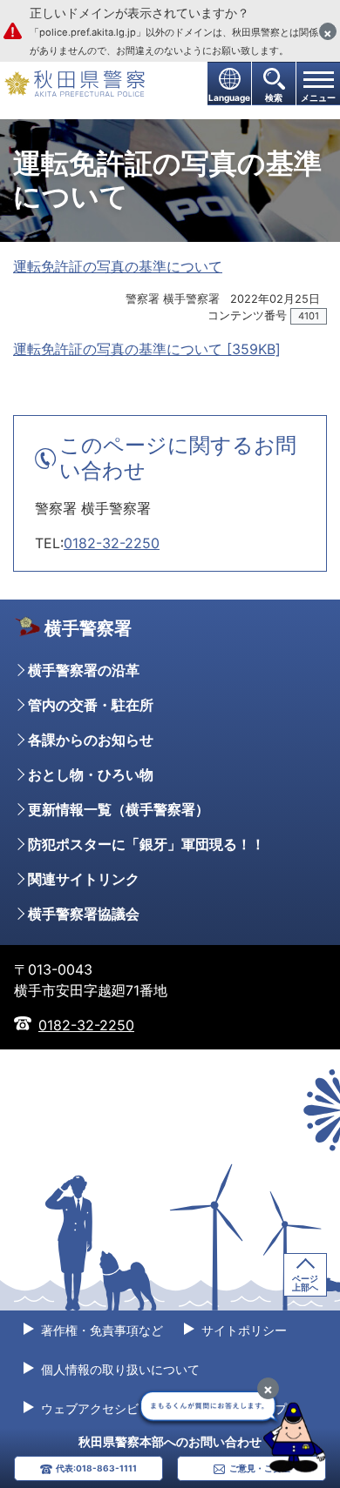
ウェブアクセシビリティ (106, 1408)
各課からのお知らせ (90, 739)
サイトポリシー (242, 1330)
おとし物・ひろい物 (90, 774)
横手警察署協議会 (83, 913)
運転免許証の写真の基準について (117, 266)
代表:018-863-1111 (96, 1468)
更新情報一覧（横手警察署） (118, 809)
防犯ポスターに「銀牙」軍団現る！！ (146, 844)
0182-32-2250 (112, 543)
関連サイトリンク (83, 879)
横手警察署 (88, 628)
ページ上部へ (305, 1282)
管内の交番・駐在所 (90, 705)
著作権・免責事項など (100, 1330)
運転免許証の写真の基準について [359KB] (147, 349)
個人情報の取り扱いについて (118, 1369)
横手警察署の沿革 (83, 670)
